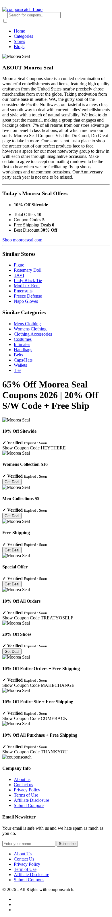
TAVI (19, 275)
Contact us (23, 784)
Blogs (19, 46)
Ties (17, 370)
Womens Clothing (30, 328)
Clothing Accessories (33, 334)
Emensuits (23, 290)
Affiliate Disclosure (31, 800)
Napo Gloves (26, 301)
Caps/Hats (23, 360)
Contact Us (24, 859)
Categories (23, 36)
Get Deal (12, 482)
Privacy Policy (27, 789)
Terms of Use (26, 795)
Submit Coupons (29, 805)
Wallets (20, 365)
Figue (19, 264)
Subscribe (67, 844)
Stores (19, 41)
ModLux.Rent (27, 285)
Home (19, 31)
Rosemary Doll (27, 270)
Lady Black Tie (28, 280)
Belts (18, 354)
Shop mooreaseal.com (22, 239)
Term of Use (25, 869)
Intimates (22, 344)
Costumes (23, 339)
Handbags (23, 349)
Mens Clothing (27, 323)
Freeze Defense (28, 296)
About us (22, 779)
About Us (23, 853)
